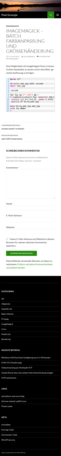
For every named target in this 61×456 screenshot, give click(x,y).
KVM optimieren (8, 378)
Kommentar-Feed (9, 435)
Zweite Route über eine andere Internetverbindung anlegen (27, 373)
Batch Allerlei (7, 314)
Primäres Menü (57, 15)
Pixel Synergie (9, 14)
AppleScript (6, 309)
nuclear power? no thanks (12, 127)
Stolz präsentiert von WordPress (13, 453)
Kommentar (12, 167)
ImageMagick (12, 26)
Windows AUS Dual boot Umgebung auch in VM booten (25, 357)
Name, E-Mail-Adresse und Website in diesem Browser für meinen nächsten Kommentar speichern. (30, 242)
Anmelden (5, 424)
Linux (3, 329)
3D (2, 299)
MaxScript (5, 334)
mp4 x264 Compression (11, 137)
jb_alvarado (29, 56)
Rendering (5, 339)
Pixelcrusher (7, 406)
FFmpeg (5, 319)
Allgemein (5, 304)
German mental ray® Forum (13, 401)
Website (10, 227)
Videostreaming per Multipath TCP (16, 367)
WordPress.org (8, 440)
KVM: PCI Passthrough (11, 362)
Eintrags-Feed (7, 429)
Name (9, 203)
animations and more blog (12, 396)
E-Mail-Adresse (14, 215)
